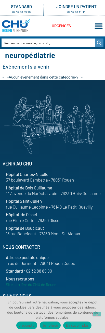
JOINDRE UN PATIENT (76, 6)
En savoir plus (77, 325)
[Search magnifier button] (99, 43)
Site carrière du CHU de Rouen (31, 284)
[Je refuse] (97, 314)
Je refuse (50, 325)
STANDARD (21, 6)
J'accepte (27, 325)
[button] (98, 26)
